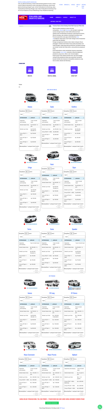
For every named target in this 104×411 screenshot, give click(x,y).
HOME (61, 4)
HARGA (73, 4)
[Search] (50, 26)
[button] (29, 118)
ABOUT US (73, 17)
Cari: (21, 114)
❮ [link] (34, 149)
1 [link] (36, 149)
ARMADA (66, 4)
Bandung (68, 30)
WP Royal (62, 408)
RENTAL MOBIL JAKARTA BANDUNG (27, 2)
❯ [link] (39, 149)
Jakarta (61, 30)
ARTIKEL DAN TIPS (84, 6)
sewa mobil (63, 52)
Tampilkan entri (25, 111)
